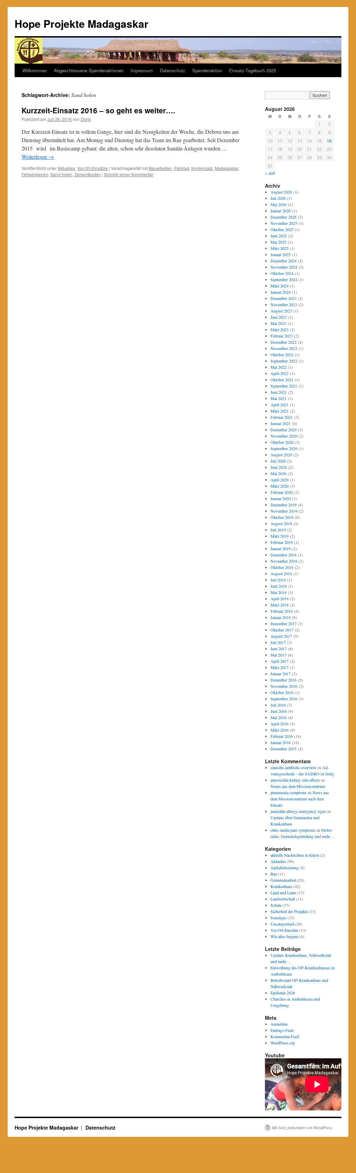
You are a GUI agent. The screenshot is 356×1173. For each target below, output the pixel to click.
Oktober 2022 (281, 354)
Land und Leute (283, 892)
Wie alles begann (284, 936)
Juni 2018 (278, 586)
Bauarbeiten (160, 168)
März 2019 (279, 536)
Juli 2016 (278, 705)
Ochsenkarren (35, 174)
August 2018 (281, 573)
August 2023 (281, 310)
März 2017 (279, 667)
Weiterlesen (38, 156)
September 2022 (283, 361)
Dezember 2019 (283, 504)
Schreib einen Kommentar (128, 174)
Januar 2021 (280, 423)
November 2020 (283, 436)
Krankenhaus (281, 886)
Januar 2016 (280, 742)
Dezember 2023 (283, 298)
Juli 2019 (278, 529)
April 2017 (279, 661)
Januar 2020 (280, 498)
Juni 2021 (278, 392)
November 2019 (283, 511)
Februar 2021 (281, 417)
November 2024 (283, 267)
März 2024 (279, 285)
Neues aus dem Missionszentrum (297, 786)
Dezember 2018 (283, 554)
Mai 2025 (278, 242)
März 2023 (279, 329)
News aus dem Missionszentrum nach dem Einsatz (299, 799)
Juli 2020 (278, 461)
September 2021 (283, 386)
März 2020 (279, 486)
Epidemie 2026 (282, 992)
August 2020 (281, 454)
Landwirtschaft (282, 899)
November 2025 (283, 223)
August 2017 (281, 636)
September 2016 (283, 698)
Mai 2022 (278, 367)
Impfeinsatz (202, 168)
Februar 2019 (281, 542)
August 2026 (281, 192)
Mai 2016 (278, 717)
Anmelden (279, 1024)
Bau (273, 874)
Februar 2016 (281, 736)
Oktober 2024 (281, 273)
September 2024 (283, 279)
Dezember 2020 (283, 429)
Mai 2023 (278, 323)
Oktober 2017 (281, 630)
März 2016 (279, 730)
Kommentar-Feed (284, 1036)
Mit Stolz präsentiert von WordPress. (302, 1127)
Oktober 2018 (281, 567)
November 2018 (283, 561)
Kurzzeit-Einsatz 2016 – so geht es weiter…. (98, 110)
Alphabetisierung (284, 867)
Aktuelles (66, 168)
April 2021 (279, 404)
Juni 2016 (278, 711)
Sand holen (61, 174)
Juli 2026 (278, 198)
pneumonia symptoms (288, 792)
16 (329, 141)
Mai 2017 (278, 655)
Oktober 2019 (281, 517)
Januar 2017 (280, 673)
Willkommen (34, 70)
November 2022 (283, 348)
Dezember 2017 (283, 623)
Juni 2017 (278, 648)
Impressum (141, 70)
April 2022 (279, 373)
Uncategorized (282, 924)
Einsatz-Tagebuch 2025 (252, 70)
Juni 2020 (278, 467)
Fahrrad (181, 168)
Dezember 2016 (283, 680)
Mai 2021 (278, 398)
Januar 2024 (280, 292)
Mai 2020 (278, 473)
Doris (86, 119)
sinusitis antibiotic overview (293, 767)
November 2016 (283, 686)
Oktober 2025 (281, 229)
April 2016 (279, 723)
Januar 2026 (280, 210)
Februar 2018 (281, 611)
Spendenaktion (207, 70)
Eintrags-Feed (281, 1030)
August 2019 (281, 523)
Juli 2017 (278, 642)
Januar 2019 (280, 548)
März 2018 (279, 605)
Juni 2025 (278, 235)
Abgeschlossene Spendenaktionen (88, 70)
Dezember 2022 (283, 342)
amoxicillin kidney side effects (295, 780)
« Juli (270, 173)
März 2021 (279, 411)
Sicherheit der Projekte (289, 911)
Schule (276, 905)
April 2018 (279, 598)
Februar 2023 (281, 336)
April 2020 (279, 479)
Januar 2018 (280, 617)
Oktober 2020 (281, 442)
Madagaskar (226, 168)
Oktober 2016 (281, 692)
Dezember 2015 (283, 748)
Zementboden (87, 174)
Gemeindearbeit (283, 880)
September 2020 (283, 448)
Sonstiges (278, 917)
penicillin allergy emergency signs (298, 811)
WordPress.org (282, 1042)
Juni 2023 (278, 317)
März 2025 (279, 248)
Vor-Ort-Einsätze (92, 168)
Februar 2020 (281, 492)
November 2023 (283, 304)
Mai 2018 (278, 592)
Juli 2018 (278, 580)
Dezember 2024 (283, 260)
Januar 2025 (280, 254)
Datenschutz (172, 70)
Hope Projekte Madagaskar (81, 23)
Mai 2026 (278, 204)
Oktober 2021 (281, 379)
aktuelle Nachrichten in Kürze (294, 855)
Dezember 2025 (283, 217)
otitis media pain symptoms (292, 830)
